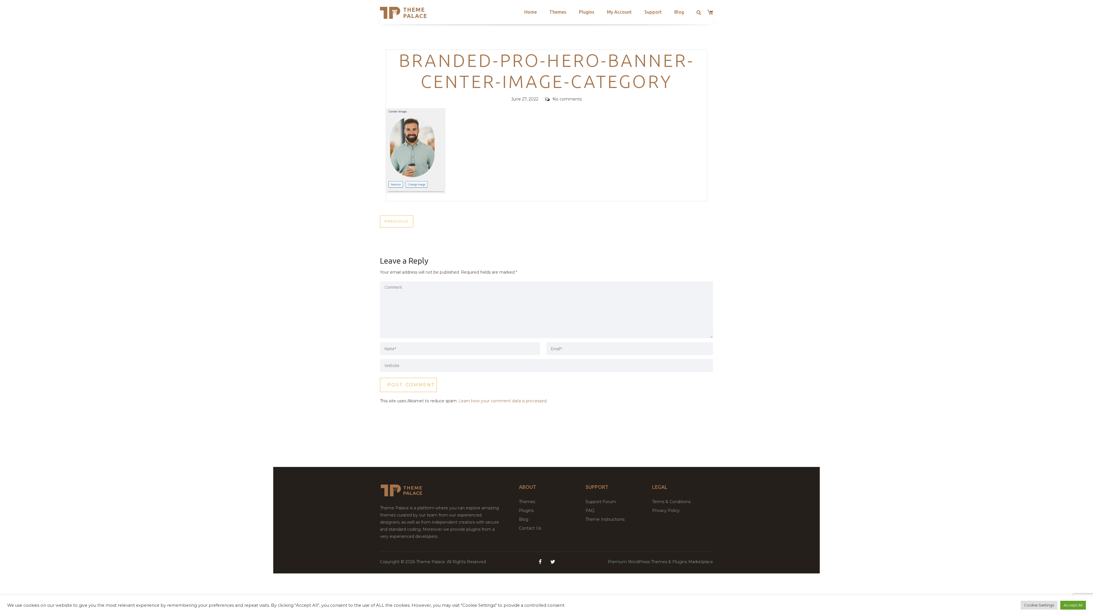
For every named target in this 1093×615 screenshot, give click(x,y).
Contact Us (530, 528)
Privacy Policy (666, 510)
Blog (679, 12)
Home (530, 12)
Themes (557, 12)
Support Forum (600, 501)
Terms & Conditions (671, 501)
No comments (567, 99)
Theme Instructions (604, 519)
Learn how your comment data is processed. (503, 400)
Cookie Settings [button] (1039, 605)
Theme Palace (415, 12)
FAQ (589, 510)
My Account (619, 12)
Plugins (586, 12)
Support (653, 12)
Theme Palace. (431, 561)
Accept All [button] (1073, 605)
